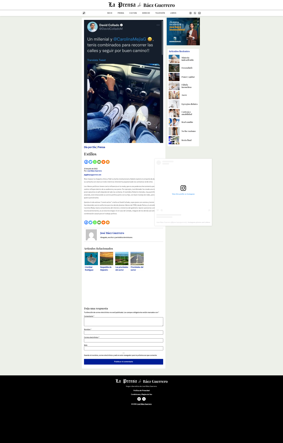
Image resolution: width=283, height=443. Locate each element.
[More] (108, 162)
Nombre (87, 329)
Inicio (109, 13)
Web (85, 345)
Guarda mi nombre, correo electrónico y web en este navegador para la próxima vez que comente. (120, 355)
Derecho (146, 13)
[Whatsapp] (95, 162)
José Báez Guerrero (94, 171)
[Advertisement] (123, 289)
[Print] (103, 162)
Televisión (160, 13)
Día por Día (90, 147)
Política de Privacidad (141, 390)
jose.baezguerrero (179, 222)
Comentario (89, 316)
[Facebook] (86, 162)
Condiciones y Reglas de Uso (141, 394)
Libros (173, 13)
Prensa (121, 13)
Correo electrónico (91, 337)
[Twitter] (90, 162)
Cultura (133, 13)
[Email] (99, 162)
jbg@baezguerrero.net (92, 175)
